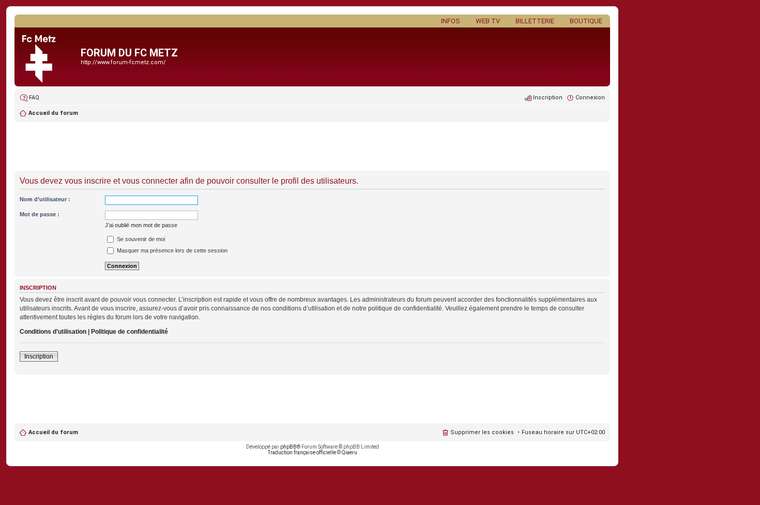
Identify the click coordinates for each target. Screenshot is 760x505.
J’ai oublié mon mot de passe (141, 225)
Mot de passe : (39, 214)
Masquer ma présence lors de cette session (171, 250)
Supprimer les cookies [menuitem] (482, 432)
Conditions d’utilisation (53, 331)
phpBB (288, 447)
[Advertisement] (312, 147)
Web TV (488, 21)
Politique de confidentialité (129, 331)
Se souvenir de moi (140, 239)
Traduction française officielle (302, 452)
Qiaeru (349, 452)
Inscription (38, 356)
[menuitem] (29, 98)
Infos (450, 21)
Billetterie (534, 21)
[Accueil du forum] (49, 57)
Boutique (586, 21)
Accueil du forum (53, 432)
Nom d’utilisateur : (45, 199)
